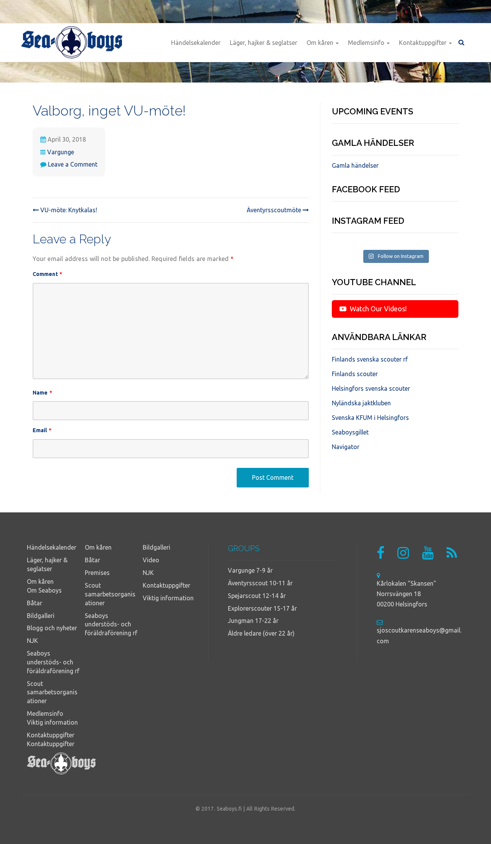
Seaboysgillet (350, 432)
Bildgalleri (40, 615)
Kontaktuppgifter (423, 42)
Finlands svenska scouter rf (370, 359)
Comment (47, 274)
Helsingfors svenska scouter (371, 388)
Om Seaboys (44, 590)
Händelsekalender (196, 42)
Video (151, 560)
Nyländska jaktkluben (361, 403)
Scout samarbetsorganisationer (52, 692)
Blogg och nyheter (52, 627)
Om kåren (320, 42)
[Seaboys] (72, 42)
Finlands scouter (355, 373)
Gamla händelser (355, 165)
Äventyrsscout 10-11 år (260, 583)
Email (42, 430)
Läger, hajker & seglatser (263, 42)
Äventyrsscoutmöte (275, 209)
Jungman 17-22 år (253, 620)
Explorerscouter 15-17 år (262, 608)
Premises (97, 572)
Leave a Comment (72, 164)
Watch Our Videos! (377, 308)
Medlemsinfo (367, 42)
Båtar (34, 603)
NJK (32, 640)
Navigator (345, 446)
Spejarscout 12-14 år (257, 595)
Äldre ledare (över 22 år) (261, 633)
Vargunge (60, 152)
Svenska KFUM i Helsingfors (370, 417)
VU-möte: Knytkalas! (68, 209)
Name (42, 393)
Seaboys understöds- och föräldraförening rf (53, 662)
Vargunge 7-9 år (250, 570)
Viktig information (52, 722)
